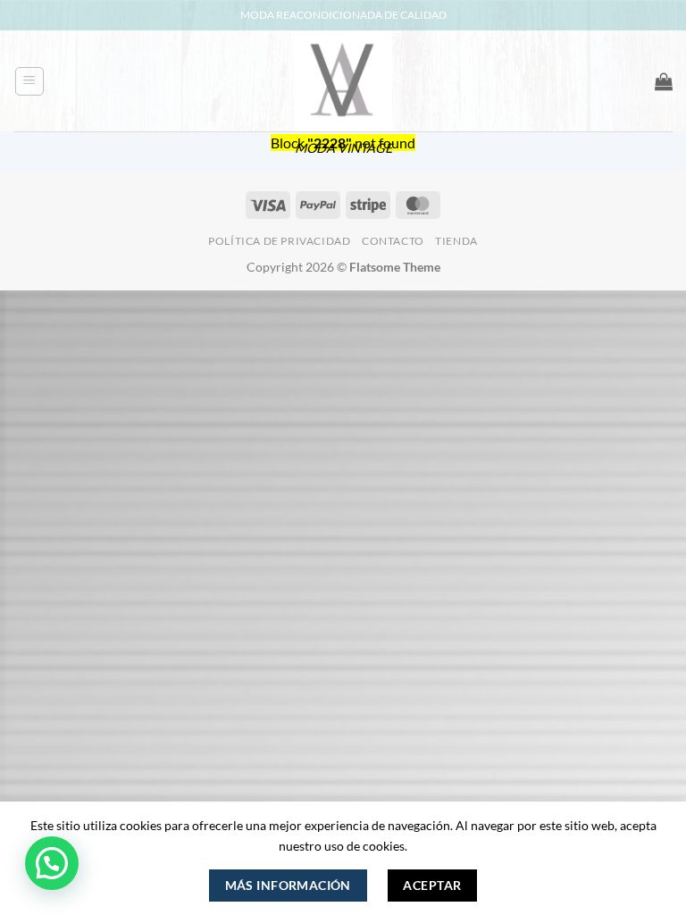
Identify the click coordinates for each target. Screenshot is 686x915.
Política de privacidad (279, 241)
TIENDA (456, 241)
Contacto (393, 241)
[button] (29, 81)
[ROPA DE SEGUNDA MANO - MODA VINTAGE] (343, 80)
